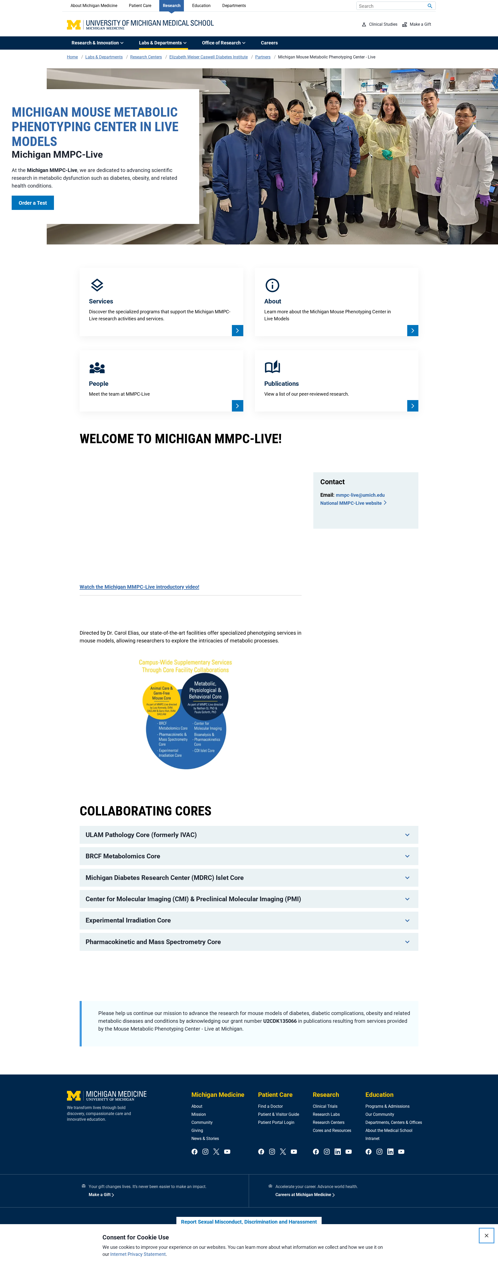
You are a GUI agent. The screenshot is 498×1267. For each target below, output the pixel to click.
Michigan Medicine (217, 1094)
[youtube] (227, 1152)
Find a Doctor (270, 1106)
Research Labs (326, 1114)
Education (201, 5)
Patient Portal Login (276, 1122)
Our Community (379, 1114)
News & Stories (205, 1138)
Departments (234, 5)
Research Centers (328, 1122)
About (196, 1106)
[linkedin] (338, 1152)
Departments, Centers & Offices (393, 1122)
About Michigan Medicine (94, 5)
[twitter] (216, 1152)
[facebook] (194, 1152)
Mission (198, 1114)
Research (172, 5)
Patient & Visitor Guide (278, 1114)
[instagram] (205, 1152)
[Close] (486, 1235)
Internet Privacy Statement (138, 1254)
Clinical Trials (325, 1106)
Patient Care (140, 5)
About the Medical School (388, 1130)
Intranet (372, 1138)
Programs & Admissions (387, 1106)
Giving (197, 1130)
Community (202, 1122)
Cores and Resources (332, 1130)
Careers (269, 42)
